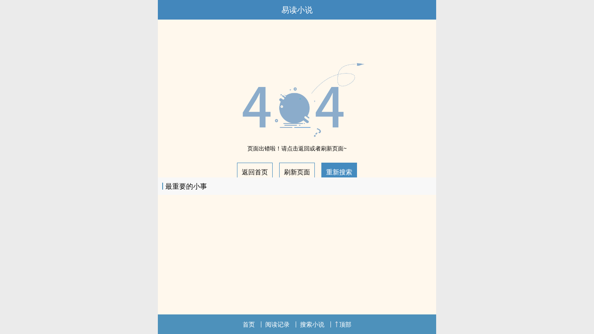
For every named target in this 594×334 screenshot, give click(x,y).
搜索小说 (312, 324)
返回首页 (255, 171)
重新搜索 (339, 171)
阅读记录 (277, 324)
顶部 (345, 324)
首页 (249, 324)
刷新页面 (297, 171)
